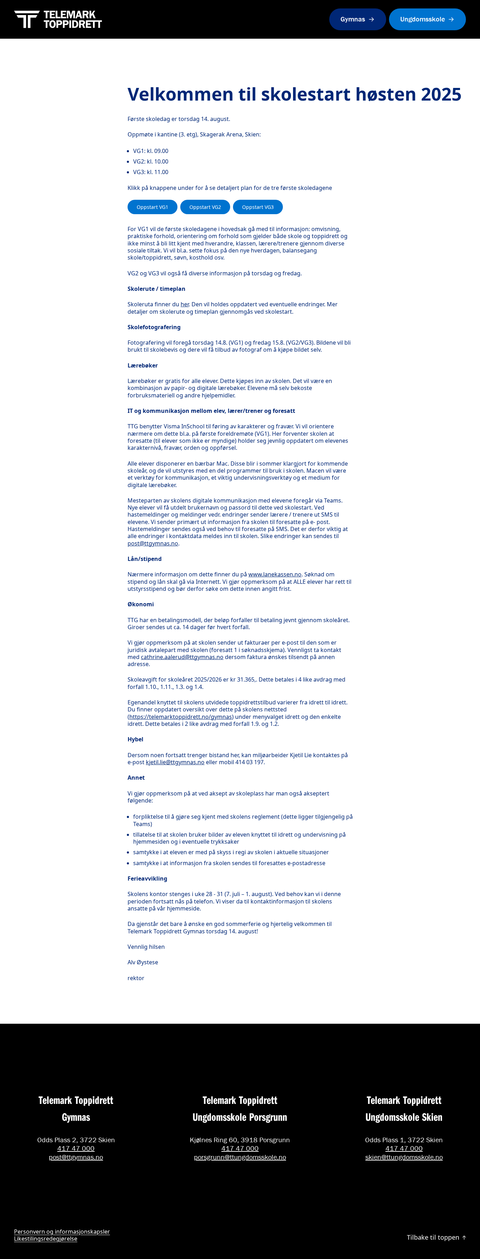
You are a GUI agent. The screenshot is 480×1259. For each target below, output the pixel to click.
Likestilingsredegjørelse (45, 1238)
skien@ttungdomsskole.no (404, 1156)
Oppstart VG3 (258, 207)
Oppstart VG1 (152, 207)
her (185, 304)
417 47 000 (76, 1148)
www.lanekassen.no (274, 574)
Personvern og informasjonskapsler (62, 1231)
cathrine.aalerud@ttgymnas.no (182, 657)
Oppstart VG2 (205, 207)
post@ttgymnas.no (153, 543)
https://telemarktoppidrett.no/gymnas (180, 717)
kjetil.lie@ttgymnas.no (175, 762)
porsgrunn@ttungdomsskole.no (240, 1156)
